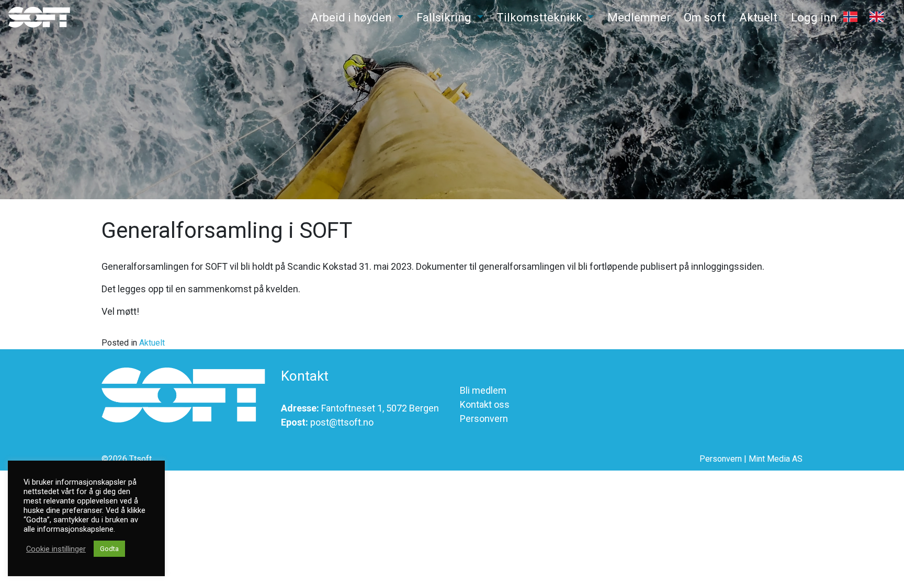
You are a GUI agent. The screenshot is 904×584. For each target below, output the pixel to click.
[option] (879, 16)
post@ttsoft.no (342, 422)
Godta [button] (109, 549)
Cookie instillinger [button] (56, 549)
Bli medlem (483, 390)
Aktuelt (152, 343)
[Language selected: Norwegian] (869, 20)
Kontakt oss (485, 404)
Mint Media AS (776, 459)
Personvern (484, 418)
